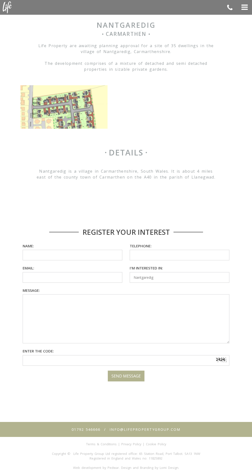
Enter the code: (38, 351)
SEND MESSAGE (126, 376)
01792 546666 (86, 429)
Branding (146, 467)
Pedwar (113, 467)
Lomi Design (169, 467)
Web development (87, 467)
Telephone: (141, 245)
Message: (31, 290)
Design (126, 467)
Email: (28, 267)
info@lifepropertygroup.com (145, 429)
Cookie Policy (156, 444)
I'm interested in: (146, 267)
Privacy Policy (131, 444)
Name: (28, 245)
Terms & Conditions (101, 444)
